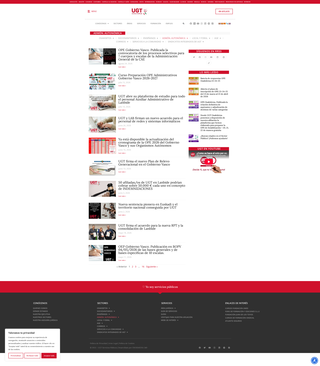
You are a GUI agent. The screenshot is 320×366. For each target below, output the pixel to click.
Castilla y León (123, 2)
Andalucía (73, 2)
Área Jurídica (167, 308)
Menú (94, 11)
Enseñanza (149, 38)
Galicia (165, 2)
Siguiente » (152, 266)
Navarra (211, 2)
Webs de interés (168, 320)
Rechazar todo (32, 355)
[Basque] (219, 24)
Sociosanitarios (127, 38)
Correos (121, 41)
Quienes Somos (40, 308)
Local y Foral (200, 38)
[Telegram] (209, 23)
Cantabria (97, 2)
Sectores (118, 23)
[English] (229, 24)
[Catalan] (224, 24)
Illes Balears (174, 2)
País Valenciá (219, 2)
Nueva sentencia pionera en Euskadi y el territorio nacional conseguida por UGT (148, 205)
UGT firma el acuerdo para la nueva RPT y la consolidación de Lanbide (150, 227)
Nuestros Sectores (42, 317)
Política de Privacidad (98, 343)
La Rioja (183, 2)
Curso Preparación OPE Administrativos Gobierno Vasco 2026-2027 (147, 76)
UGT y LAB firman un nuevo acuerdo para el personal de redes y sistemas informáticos (150, 119)
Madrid (190, 2)
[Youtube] (198, 23)
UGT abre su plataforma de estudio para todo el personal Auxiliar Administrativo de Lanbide (151, 99)
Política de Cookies (126, 343)
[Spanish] (222, 24)
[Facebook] (191, 23)
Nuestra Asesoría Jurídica (45, 320)
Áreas (129, 23)
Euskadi (159, 2)
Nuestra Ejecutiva (41, 314)
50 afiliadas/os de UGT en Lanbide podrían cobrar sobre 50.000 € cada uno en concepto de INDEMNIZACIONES (151, 185)
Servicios (141, 23)
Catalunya (134, 2)
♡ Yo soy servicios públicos (160, 287)
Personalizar (16, 355)
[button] (183, 23)
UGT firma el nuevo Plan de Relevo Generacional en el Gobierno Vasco (144, 162)
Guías (163, 314)
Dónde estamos (40, 311)
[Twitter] (194, 57)
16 (143, 266)
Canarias (89, 2)
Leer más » (122, 67)
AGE (216, 38)
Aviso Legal (113, 343)
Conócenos (100, 23)
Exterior (247, 2)
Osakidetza (105, 38)
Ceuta (141, 2)
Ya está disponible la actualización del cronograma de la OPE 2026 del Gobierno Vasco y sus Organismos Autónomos (148, 142)
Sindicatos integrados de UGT (184, 41)
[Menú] (89, 11)
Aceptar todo (49, 355)
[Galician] (227, 24)
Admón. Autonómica (173, 38)
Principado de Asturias (234, 2)
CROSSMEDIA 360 (139, 347)
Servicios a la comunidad (146, 41)
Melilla (197, 2)
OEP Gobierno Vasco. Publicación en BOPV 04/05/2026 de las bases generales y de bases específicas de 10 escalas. (149, 250)
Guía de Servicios (169, 311)
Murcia (203, 2)
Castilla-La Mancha (109, 2)
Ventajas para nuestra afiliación (176, 317)
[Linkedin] (205, 23)
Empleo (169, 23)
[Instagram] (202, 23)
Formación (155, 23)
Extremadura (150, 2)
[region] (32, 345)
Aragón (81, 2)
